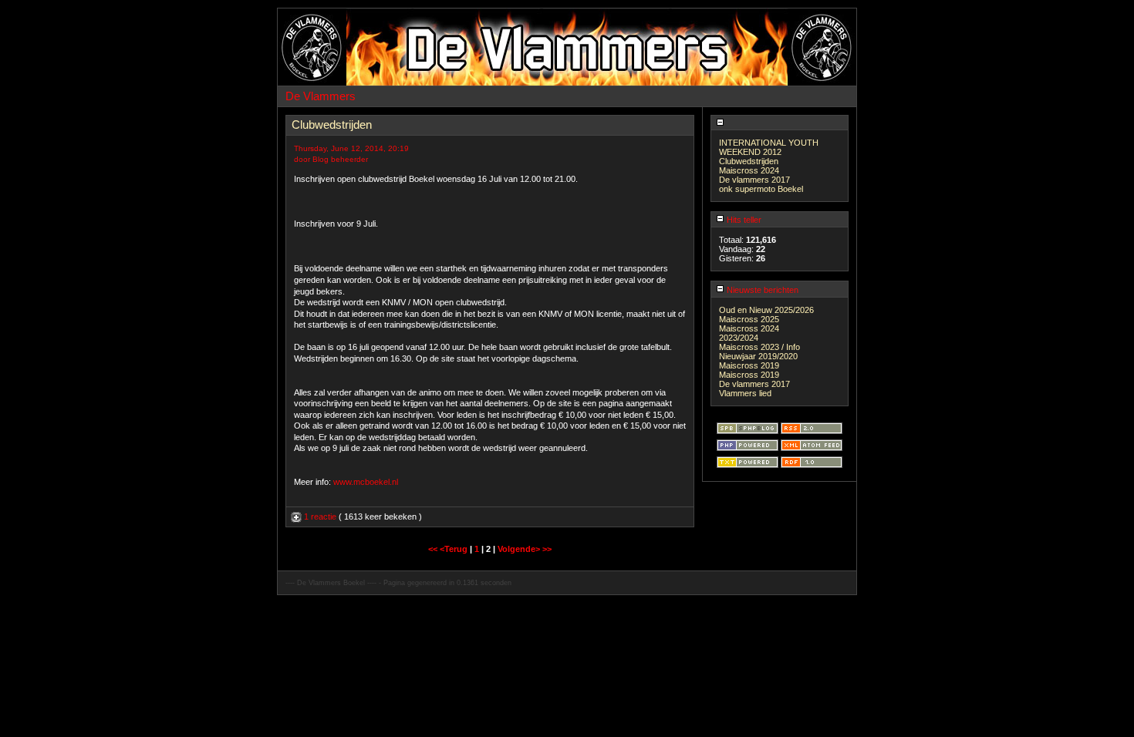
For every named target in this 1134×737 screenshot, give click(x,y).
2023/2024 (738, 337)
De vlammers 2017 (754, 179)
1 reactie (320, 516)
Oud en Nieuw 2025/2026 (766, 310)
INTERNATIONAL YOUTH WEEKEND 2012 (768, 147)
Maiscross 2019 (749, 365)
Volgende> (520, 549)
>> (547, 549)
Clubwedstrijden (748, 161)
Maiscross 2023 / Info (759, 347)
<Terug (455, 549)
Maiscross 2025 (749, 319)
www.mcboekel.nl (365, 481)
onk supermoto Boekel (761, 189)
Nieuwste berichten (761, 289)
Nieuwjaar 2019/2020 (758, 356)
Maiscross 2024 (749, 170)
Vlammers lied (745, 393)
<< (434, 549)
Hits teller (742, 219)
